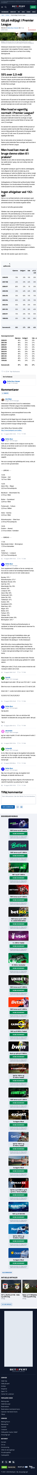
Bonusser (13, 12)
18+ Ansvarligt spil (22, 1472)
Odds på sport (5, 1383)
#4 (2, 701)
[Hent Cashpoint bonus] (18, 1024)
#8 (2, 785)
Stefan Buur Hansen (12, 28)
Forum (28, 12)
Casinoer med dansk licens (9, 1412)
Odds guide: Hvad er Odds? (9, 1432)
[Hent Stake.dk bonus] (18, 958)
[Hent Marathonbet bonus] (18, 1207)
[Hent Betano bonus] (18, 1002)
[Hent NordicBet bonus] (18, 1229)
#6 (2, 743)
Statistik (3, 1427)
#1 (2, 434)
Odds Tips (4, 1381)
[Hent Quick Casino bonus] (18, 823)
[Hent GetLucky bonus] (18, 1137)
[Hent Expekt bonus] (18, 1115)
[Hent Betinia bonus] (18, 845)
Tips (19, 12)
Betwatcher (4, 1424)
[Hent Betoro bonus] (18, 890)
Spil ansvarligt (5, 1)
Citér (24, 434)
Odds (23, 12)
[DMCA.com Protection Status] (8, 1467)
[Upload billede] (21, 807)
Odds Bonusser (5, 1404)
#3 (2, 672)
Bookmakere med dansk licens (10, 1409)
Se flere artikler (6, 1304)
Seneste (6, 393)
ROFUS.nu (18, 1)
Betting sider (5, 1401)
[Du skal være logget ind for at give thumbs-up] (2, 371)
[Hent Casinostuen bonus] (18, 1068)
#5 (2, 725)
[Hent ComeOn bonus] (18, 1092)
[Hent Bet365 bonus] (18, 912)
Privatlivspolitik (6, 1452)
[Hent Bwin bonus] (18, 1046)
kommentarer (32, 29)
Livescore (4, 1429)
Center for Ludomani (7, 1394)
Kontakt (3, 1442)
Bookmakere (5, 12)
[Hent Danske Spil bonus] (18, 1253)
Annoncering (5, 1447)
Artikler (7, 15)
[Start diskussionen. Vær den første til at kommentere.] (18, 799)
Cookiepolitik (5, 1455)
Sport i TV (4, 1391)
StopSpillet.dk (4, 2)
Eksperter (4, 1389)
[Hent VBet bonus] (18, 936)
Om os (3, 1444)
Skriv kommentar (8, 807)
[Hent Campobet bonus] (18, 867)
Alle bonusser (7, 1272)
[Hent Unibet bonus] (18, 980)
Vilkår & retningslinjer (8, 1450)
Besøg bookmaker (18, 834)
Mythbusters (16, 371)
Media (33, 12)
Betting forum (5, 1422)
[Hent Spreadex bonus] (18, 1183)
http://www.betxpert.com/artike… (11, 430)
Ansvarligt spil (5, 1435)
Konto (33, 7)
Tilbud (3, 1414)
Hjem (3, 15)
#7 (2, 763)
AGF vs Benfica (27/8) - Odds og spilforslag (10, 1296)
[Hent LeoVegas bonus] (18, 1161)
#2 (2, 558)
